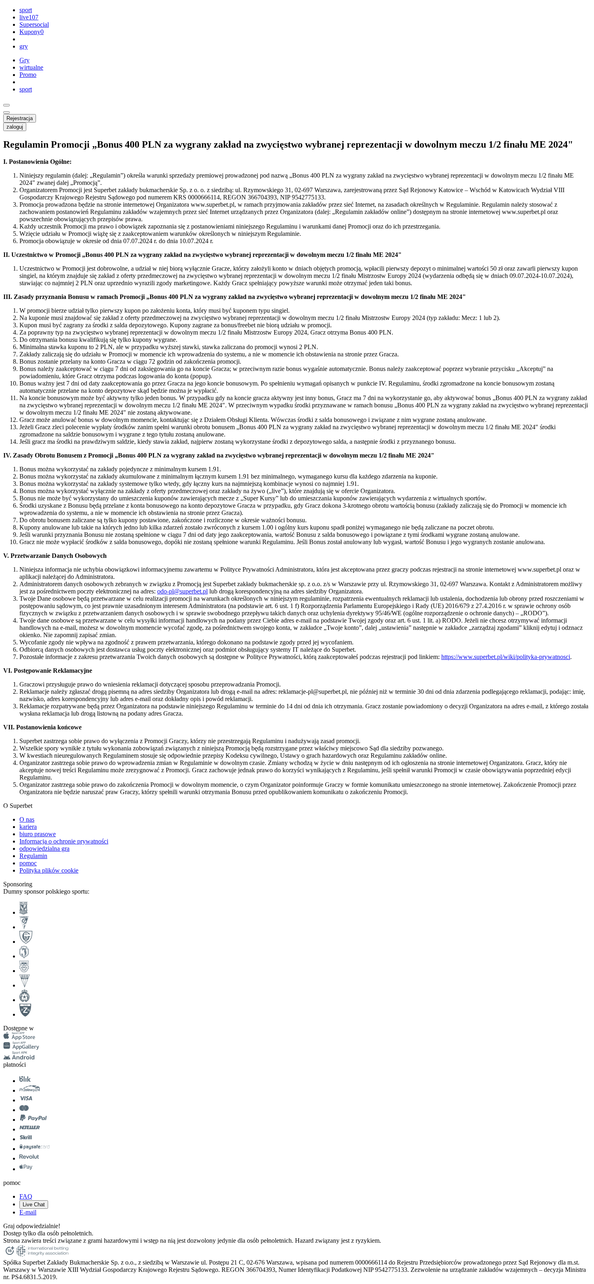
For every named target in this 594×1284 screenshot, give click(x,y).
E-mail (27, 1212)
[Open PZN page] (25, 1014)
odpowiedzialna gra (44, 848)
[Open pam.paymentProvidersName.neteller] (29, 1129)
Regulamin (33, 855)
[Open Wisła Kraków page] (24, 999)
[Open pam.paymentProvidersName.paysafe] (34, 1148)
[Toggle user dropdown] (6, 112)
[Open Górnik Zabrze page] (24, 927)
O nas (26, 819)
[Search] (6, 105)
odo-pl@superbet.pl (182, 591)
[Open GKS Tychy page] (24, 985)
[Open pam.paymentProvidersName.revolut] (29, 1158)
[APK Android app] (19, 1057)
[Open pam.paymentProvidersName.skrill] (25, 1139)
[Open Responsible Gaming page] (9, 1255)
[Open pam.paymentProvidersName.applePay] (25, 1168)
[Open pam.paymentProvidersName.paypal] (33, 1119)
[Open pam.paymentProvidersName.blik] (25, 1080)
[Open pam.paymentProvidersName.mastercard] (24, 1109)
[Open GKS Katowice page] (25, 941)
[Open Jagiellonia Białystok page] (24, 956)
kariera (28, 826)
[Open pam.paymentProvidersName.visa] (25, 1100)
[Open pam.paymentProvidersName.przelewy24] (29, 1090)
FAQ (25, 1196)
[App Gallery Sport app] (21, 1047)
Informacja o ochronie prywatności (63, 841)
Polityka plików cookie (48, 870)
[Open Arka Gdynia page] (24, 970)
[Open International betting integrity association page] (42, 1255)
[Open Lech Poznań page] (23, 912)
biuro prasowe (37, 834)
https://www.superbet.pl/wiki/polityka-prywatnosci (505, 656)
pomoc (28, 863)
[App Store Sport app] (19, 1037)
